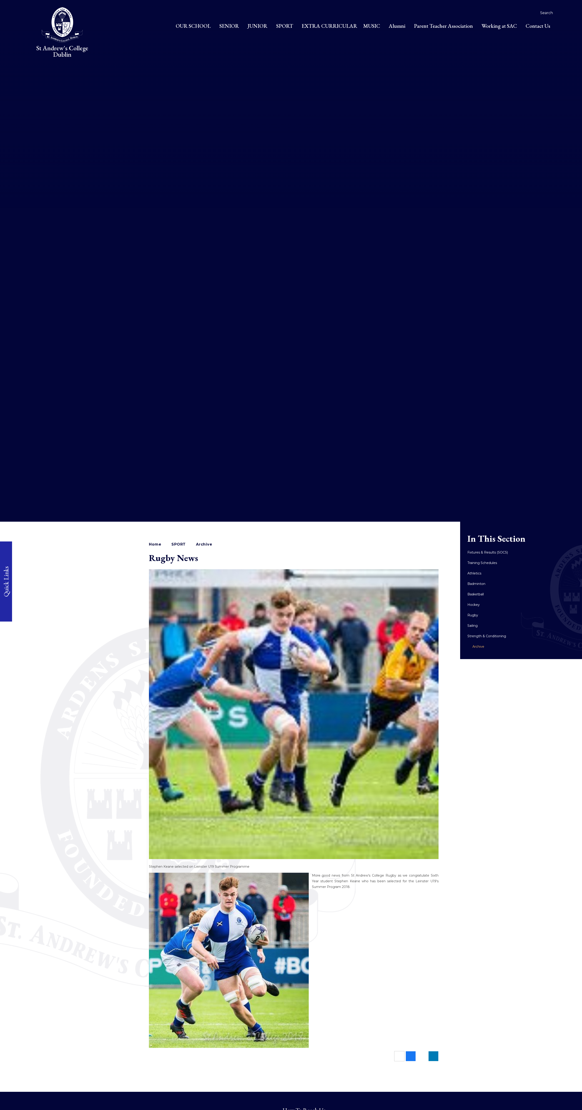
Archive (204, 544)
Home (155, 544)
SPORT (178, 544)
